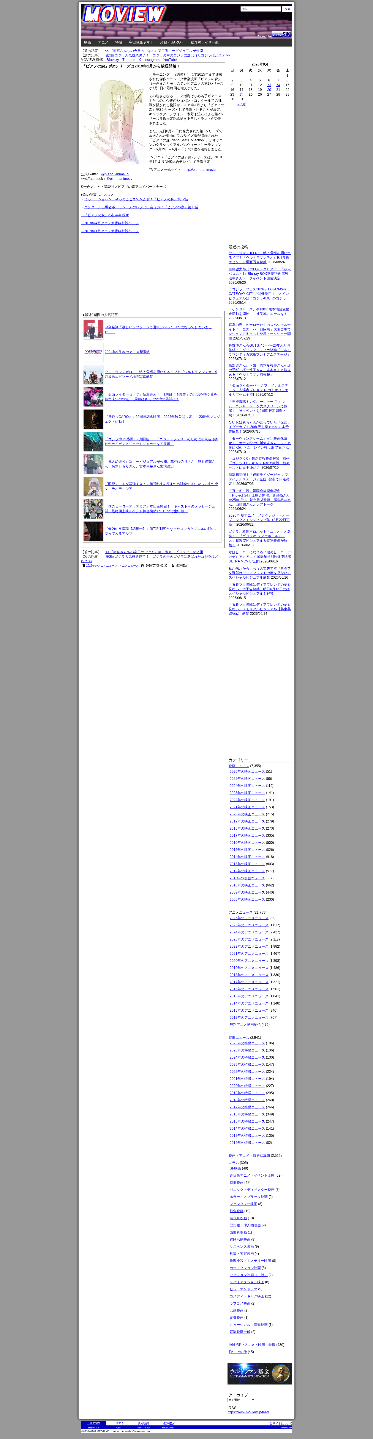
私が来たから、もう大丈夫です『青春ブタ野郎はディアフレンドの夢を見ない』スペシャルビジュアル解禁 (260, 573)
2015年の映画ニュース (247, 850)
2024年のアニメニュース (249, 932)
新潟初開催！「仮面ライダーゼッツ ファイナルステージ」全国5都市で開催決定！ (259, 479)
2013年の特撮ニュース (247, 1135)
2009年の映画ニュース (247, 892)
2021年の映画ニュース (247, 807)
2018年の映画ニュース (247, 828)
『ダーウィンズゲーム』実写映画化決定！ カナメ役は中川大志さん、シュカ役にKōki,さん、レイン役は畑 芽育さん (260, 443)
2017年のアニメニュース (249, 982)
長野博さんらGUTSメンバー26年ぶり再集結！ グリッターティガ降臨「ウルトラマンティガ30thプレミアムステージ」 (260, 350)
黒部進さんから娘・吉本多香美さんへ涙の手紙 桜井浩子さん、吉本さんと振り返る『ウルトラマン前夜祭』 (260, 370)
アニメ (103, 42)
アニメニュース (129, 565)
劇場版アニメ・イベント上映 (252, 1175)
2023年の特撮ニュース (247, 1064)
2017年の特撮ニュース (247, 1107)
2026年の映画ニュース (247, 771)
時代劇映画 (238, 1218)
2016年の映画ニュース (247, 842)
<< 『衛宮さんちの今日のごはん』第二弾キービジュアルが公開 (154, 51)
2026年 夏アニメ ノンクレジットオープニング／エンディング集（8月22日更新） (259, 520)
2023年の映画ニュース (247, 793)
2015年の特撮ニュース (247, 1121)
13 (269, 85)
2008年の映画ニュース (247, 899)
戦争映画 (236, 1211)
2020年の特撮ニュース (247, 1086)
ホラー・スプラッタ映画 (249, 1197)
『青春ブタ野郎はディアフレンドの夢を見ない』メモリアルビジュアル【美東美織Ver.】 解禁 (260, 609)
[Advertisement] (116, 264)
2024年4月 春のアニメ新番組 (127, 352)
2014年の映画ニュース (247, 857)
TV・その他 (238, 1352)
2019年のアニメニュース (249, 968)
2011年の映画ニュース (247, 878)
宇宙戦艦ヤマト (141, 42)
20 (269, 90)
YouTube (170, 60)
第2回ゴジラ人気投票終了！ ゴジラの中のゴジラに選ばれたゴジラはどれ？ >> (167, 55)
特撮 (118, 42)
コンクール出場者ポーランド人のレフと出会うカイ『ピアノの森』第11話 (141, 207)
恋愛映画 (236, 1310)
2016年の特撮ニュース (247, 1114)
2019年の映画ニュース (247, 821)
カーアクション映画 (245, 1268)
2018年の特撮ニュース (247, 1100)
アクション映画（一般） (249, 1275)
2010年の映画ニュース (247, 885)
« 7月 (241, 104)
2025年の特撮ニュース (247, 1050)
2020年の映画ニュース (247, 814)
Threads (128, 60)
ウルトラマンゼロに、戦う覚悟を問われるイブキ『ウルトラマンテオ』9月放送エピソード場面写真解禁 (260, 257)
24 (241, 94)
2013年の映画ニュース (247, 864)
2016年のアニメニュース (249, 989)
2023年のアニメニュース (249, 939)
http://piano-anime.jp (200, 169)
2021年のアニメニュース (249, 953)
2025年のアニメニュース (249, 925)
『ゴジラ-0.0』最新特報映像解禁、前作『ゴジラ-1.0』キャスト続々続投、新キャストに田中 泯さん (259, 463)
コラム (234, 1163)
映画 (87, 42)
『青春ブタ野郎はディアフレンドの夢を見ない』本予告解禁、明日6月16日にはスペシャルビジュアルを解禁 (260, 589)
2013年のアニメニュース (249, 1010)
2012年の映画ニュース (247, 871)
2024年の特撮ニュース (247, 1057)
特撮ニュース (239, 1037)
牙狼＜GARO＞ (172, 42)
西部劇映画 (238, 1232)
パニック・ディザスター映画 (252, 1189)
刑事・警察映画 (242, 1253)
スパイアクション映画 (247, 1282)
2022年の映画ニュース (247, 800)
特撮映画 (236, 1182)
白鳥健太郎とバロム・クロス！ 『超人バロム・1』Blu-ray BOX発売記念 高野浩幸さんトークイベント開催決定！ (260, 273)
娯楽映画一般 (240, 1332)
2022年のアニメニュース (249, 946)
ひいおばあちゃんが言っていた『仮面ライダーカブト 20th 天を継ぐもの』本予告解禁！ (260, 426)
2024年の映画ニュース (247, 786)
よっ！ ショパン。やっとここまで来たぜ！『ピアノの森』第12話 (136, 199)
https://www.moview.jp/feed (248, 1412)
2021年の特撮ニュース (247, 1079)
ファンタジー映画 (243, 1204)
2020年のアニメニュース (249, 960)
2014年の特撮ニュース (247, 1128)
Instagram (152, 60)
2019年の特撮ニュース (247, 1093)
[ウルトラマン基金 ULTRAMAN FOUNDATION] (262, 1387)
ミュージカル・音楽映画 (249, 1325)
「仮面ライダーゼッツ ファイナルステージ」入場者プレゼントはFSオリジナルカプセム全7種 (258, 390)
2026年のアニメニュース (249, 918)
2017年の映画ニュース (247, 835)
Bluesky (113, 60)
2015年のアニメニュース (249, 996)
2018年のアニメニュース (101, 565)
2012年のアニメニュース (249, 1017)
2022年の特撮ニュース (247, 1071)
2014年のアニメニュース (249, 1003)
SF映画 (235, 1168)
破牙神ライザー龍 (205, 42)
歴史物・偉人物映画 (245, 1225)
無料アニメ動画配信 (245, 1024)
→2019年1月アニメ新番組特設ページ (110, 231)
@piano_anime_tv (115, 174)
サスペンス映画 (242, 1246)
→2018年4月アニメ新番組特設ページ (110, 223)
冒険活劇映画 (240, 1239)
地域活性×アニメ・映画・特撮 (252, 1345)
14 (278, 85)
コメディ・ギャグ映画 (247, 1296)
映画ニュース (239, 766)
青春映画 (236, 1317)
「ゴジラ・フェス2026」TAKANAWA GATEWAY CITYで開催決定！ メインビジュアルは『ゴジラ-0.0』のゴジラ (259, 293)
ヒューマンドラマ (243, 1289)
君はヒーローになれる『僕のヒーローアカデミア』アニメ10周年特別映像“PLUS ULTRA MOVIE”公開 (260, 556)
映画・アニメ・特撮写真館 (249, 1155)
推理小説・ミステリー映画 (250, 1261)
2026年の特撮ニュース (247, 1043)
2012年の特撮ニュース (247, 1143)
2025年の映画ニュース (247, 778)
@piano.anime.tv (119, 179)
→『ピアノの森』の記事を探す (105, 215)
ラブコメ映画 (240, 1303)
